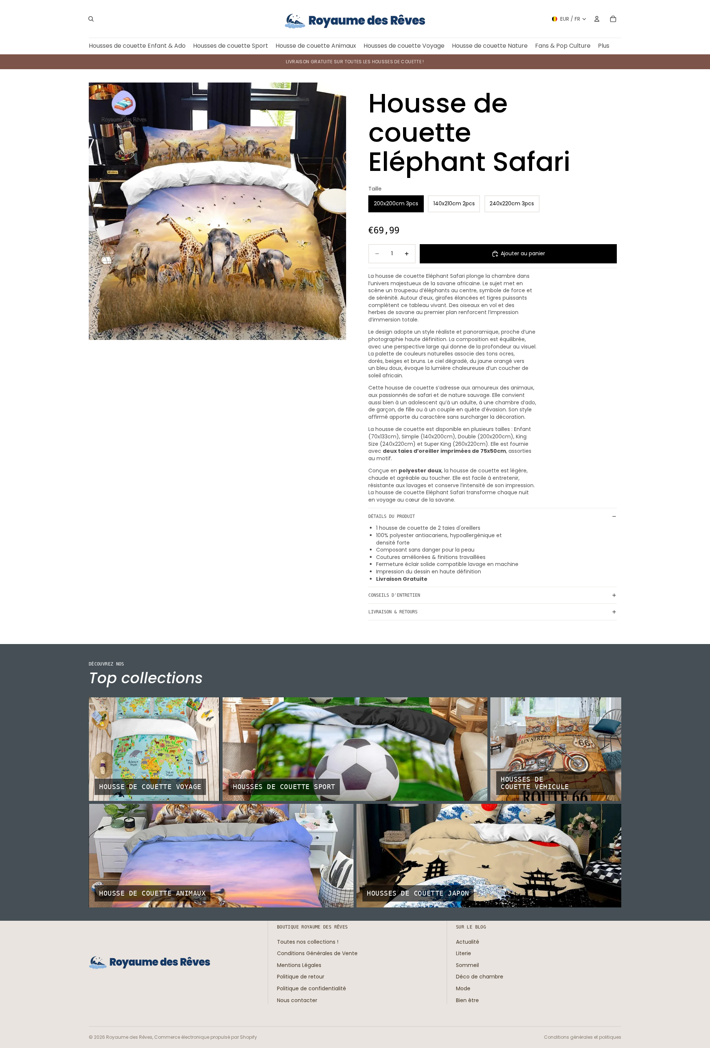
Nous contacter (297, 1000)
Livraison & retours (392, 611)
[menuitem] (603, 46)
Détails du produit (391, 516)
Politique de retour (300, 976)
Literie (463, 953)
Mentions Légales (299, 965)
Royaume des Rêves (129, 1037)
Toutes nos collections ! (307, 941)
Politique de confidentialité (311, 988)
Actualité (467, 941)
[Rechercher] (91, 19)
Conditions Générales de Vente (317, 953)
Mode (463, 988)
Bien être (467, 1000)
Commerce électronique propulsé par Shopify (205, 1037)
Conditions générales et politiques (582, 1037)
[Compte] (597, 19)
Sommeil (467, 965)
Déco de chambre (479, 976)
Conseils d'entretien (394, 595)
